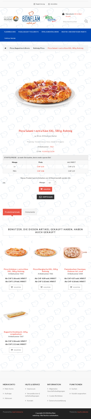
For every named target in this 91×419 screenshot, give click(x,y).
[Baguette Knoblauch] (16, 315)
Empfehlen (47, 197)
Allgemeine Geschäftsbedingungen (56, 390)
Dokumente (30, 212)
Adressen (8, 398)
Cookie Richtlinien (56, 396)
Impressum (31, 389)
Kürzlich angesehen (79, 393)
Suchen (87, 22)
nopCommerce (17, 412)
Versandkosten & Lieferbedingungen (32, 394)
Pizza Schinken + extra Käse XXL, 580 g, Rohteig (16, 270)
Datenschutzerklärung (57, 401)
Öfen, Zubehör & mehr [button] (50, 32)
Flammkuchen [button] (10, 32)
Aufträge (8, 393)
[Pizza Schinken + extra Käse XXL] (16, 252)
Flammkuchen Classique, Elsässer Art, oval (75, 270)
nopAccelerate (82, 412)
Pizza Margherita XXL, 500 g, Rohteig (45, 270)
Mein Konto (9, 389)
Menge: (42, 182)
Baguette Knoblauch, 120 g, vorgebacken (16, 333)
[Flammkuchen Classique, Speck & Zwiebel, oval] (75, 252)
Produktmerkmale (12, 212)
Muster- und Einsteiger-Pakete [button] (73, 32)
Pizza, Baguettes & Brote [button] (28, 32)
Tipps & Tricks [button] (9, 38)
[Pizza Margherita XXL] (45, 252)
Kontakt (30, 401)
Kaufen (47, 189)
